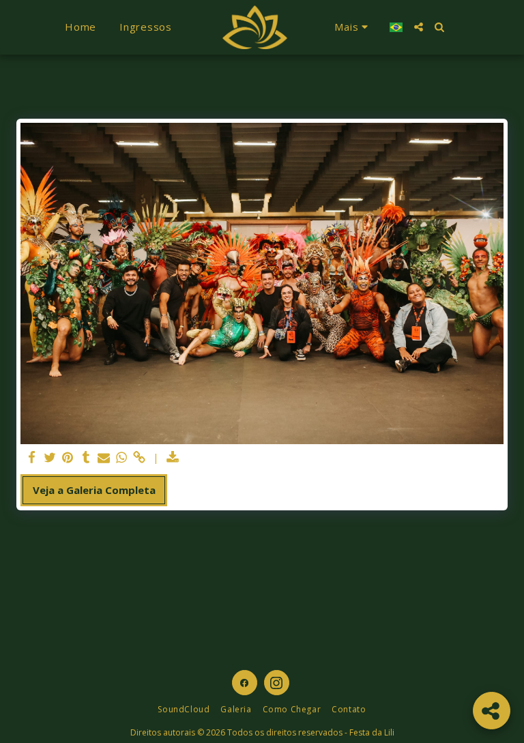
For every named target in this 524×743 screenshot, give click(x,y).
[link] (139, 457)
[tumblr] (85, 457)
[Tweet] (50, 457)
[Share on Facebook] (32, 457)
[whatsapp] (121, 457)
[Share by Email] (104, 457)
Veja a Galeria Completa (94, 490)
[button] (418, 27)
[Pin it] (67, 457)
